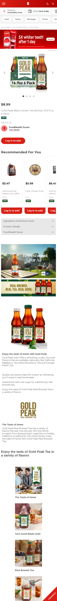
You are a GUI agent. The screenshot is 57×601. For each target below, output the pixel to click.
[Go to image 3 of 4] (30, 96)
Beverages (31, 19)
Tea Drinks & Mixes (20, 27)
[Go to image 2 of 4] (26, 96)
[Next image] (52, 72)
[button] (14, 130)
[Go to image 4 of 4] (33, 96)
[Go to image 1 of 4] (23, 96)
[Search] (47, 3)
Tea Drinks (34, 27)
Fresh (7, 19)
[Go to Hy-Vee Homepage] (28, 3)
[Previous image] (4, 72)
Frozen (45, 19)
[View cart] (53, 4)
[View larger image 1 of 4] (28, 73)
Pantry (18, 19)
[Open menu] (3, 3)
